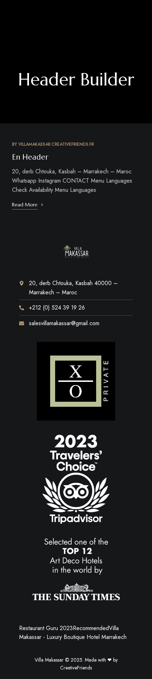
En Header (30, 157)
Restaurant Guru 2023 (46, 628)
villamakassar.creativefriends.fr (56, 144)
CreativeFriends (76, 667)
